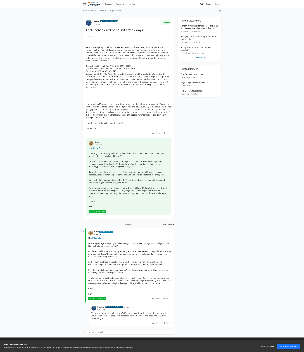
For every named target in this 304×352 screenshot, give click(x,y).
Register (209, 4)
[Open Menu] (219, 10)
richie (97, 142)
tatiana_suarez (198, 53)
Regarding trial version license (194, 82)
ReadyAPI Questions (115, 11)
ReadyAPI (103, 11)
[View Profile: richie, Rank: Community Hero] (90, 233)
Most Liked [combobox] (168, 224)
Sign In (217, 4)
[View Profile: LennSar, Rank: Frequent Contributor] (89, 23)
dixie (193, 77)
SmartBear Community (90, 11)
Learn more (129, 348)
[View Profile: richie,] (91, 143)
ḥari (193, 85)
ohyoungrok (195, 31)
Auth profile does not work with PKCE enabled (197, 48)
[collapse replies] (83, 231)
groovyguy (196, 42)
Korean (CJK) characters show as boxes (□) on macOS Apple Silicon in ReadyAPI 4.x (199, 27)
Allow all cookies (289, 346)
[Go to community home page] (92, 4)
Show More (200, 57)
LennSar (96, 21)
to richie (127, 307)
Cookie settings (267, 346)
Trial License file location (191, 91)
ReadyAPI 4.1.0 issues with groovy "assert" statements (199, 37)
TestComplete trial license (192, 74)
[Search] (201, 3)
